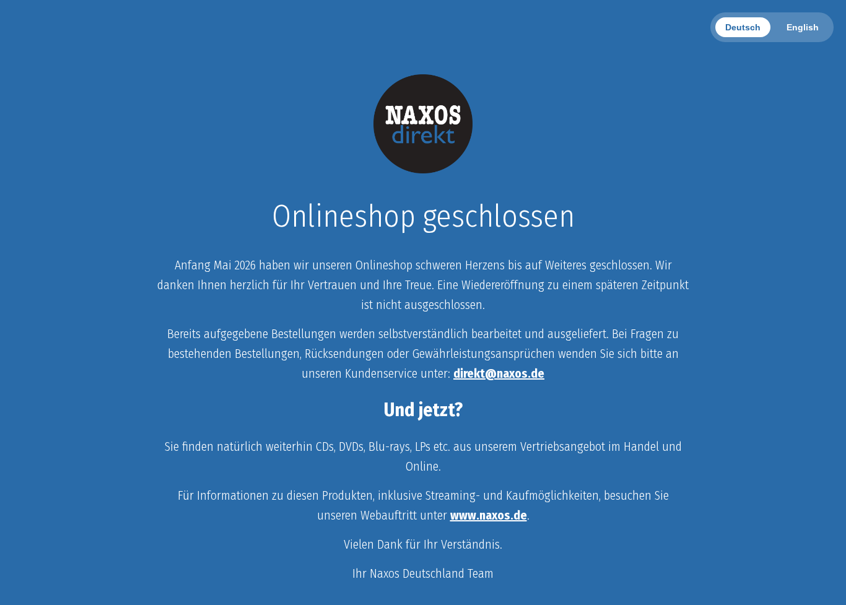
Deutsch (743, 27)
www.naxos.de (488, 515)
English (803, 27)
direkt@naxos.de (498, 373)
